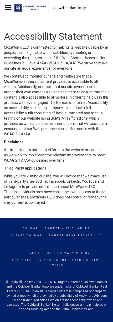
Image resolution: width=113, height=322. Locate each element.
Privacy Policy (73, 253)
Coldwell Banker (42, 228)
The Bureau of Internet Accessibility (78, 102)
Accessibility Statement (39, 260)
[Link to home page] (30, 8)
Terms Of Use (37, 253)
